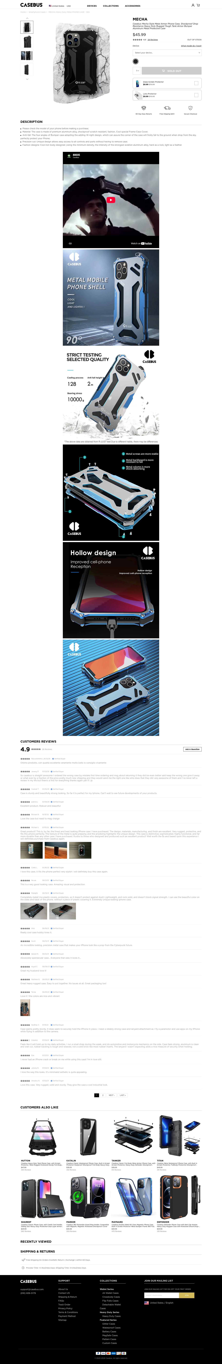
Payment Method (67, 1316)
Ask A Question (192, 749)
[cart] (198, 5)
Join (187, 1295)
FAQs (61, 1301)
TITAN (160, 1161)
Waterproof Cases (111, 1328)
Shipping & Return (67, 1297)
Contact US (64, 1293)
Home (23, 12)
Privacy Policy (65, 1308)
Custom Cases (109, 1343)
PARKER (70, 1222)
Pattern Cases (109, 1339)
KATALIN (71, 1161)
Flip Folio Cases (110, 1301)
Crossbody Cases (111, 1297)
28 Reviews (153, 40)
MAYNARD (117, 1222)
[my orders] (193, 5)
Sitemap (62, 1320)
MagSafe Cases (110, 1335)
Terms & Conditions (68, 1312)
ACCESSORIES (132, 6)
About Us (63, 1289)
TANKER (116, 1161)
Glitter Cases (108, 1324)
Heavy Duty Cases (111, 1316)
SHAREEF (26, 1222)
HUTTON (25, 1161)
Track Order (64, 1304)
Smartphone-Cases (37, 12)
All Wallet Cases (110, 1293)
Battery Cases (109, 1331)
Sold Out (174, 71)
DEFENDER (163, 1222)
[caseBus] (31, 5)
